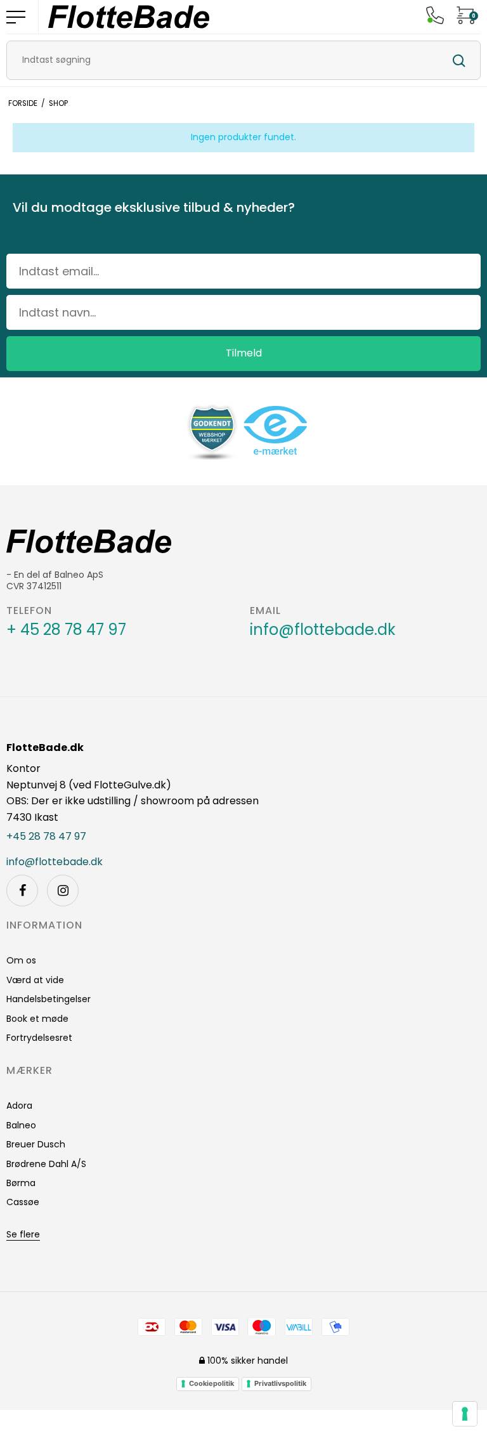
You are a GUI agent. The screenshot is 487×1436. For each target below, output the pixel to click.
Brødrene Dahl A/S (46, 1164)
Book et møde (37, 1018)
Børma (21, 1183)
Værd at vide (35, 980)
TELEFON (29, 610)
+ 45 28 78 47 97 (66, 629)
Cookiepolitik (211, 1383)
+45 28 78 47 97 (46, 836)
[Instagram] (63, 890)
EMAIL (265, 610)
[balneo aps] (128, 17)
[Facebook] (22, 890)
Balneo (21, 1125)
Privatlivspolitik (280, 1383)
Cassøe (22, 1202)
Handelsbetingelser (48, 999)
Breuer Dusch (35, 1144)
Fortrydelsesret (39, 1037)
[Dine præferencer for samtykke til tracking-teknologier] (465, 1414)
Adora (19, 1105)
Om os (21, 960)
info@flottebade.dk (323, 629)
